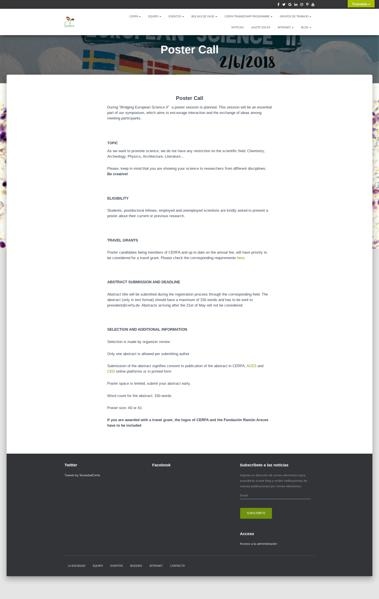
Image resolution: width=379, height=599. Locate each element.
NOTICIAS (237, 27)
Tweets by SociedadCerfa (82, 475)
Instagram (301, 5)
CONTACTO (177, 565)
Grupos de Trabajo (294, 16)
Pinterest (307, 5)
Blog (305, 27)
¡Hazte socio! (260, 27)
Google (289, 5)
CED (111, 371)
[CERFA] (69, 21)
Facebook (278, 5)
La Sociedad (76, 565)
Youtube (313, 5)
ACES (251, 366)
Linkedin (295, 5)
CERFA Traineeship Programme (247, 16)
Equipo (98, 565)
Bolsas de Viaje (203, 16)
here (240, 258)
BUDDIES (136, 565)
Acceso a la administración (258, 543)
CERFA (134, 16)
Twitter (284, 5)
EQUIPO (153, 16)
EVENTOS (175, 16)
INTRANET (284, 27)
